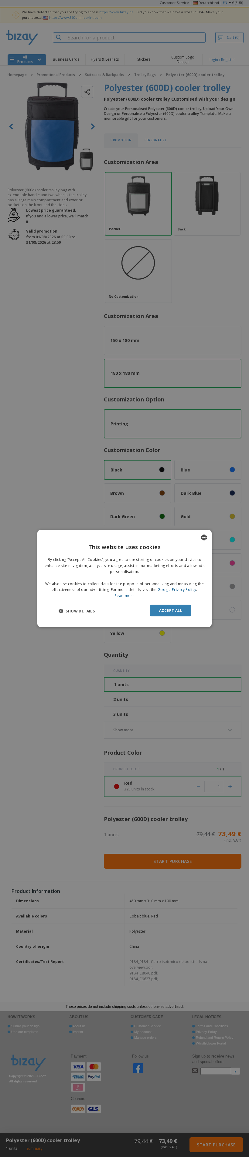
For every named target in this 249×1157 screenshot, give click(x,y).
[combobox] (204, 538)
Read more (124, 595)
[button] (76, 611)
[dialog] (124, 578)
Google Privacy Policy (177, 589)
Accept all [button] (170, 610)
